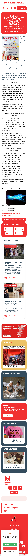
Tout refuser (10, 548)
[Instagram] (15, 488)
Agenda (14, 285)
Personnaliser (9, 551)
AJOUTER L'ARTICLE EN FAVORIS (13, 219)
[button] (8, 229)
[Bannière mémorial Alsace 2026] (14, 367)
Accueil (6, 26)
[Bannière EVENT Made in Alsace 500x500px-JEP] (14, 398)
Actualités (8, 246)
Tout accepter (10, 544)
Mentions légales (10, 507)
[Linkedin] (20, 488)
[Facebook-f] (10, 488)
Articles (11, 26)
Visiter (13, 246)
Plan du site (8, 504)
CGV (5, 511)
